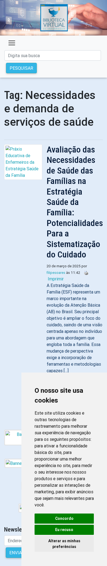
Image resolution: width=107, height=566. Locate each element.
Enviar (16, 552)
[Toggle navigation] (11, 43)
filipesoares (56, 272)
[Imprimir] (84, 272)
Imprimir (56, 278)
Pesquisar (21, 68)
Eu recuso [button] (64, 529)
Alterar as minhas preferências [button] (64, 543)
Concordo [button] (64, 518)
